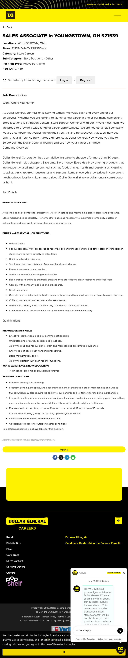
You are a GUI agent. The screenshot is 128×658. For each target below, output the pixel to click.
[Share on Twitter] (61, 457)
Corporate (12, 554)
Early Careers (14, 560)
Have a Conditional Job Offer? (104, 4)
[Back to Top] (118, 524)
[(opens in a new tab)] (14, 584)
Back (9, 27)
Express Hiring (74, 537)
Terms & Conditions (67, 617)
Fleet (9, 549)
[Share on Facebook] (55, 457)
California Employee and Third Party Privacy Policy (46, 620)
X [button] (64, 652)
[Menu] (118, 15)
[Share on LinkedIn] (67, 457)
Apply (64, 449)
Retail (10, 537)
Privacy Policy (49, 617)
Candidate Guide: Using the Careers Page (91, 543)
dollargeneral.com (31, 617)
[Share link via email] (73, 457)
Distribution (13, 543)
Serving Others (15, 566)
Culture (10, 572)
